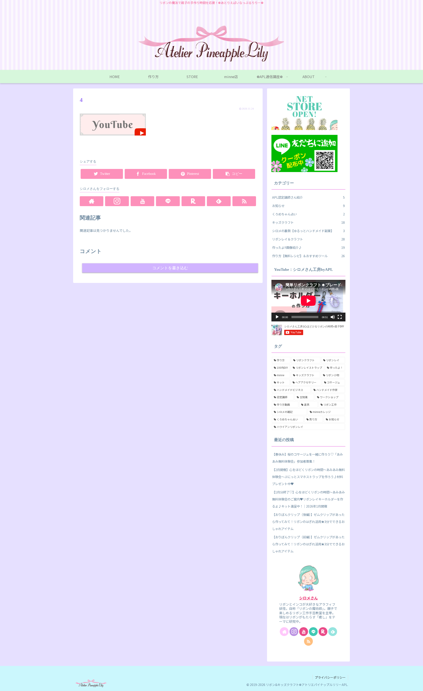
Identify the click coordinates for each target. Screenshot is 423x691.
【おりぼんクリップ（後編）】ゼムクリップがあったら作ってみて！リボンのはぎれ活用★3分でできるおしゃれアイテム (308, 521)
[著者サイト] (91, 201)
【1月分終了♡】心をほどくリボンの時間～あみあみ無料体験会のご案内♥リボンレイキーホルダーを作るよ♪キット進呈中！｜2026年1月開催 (308, 499)
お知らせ (308, 205)
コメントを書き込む (170, 268)
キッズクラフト (308, 222)
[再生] (277, 317)
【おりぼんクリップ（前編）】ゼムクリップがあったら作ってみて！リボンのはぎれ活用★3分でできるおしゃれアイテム (308, 544)
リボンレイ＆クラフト (308, 239)
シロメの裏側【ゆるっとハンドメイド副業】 (308, 230)
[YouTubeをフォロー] (142, 201)
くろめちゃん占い (308, 214)
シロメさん (308, 598)
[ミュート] (332, 317)
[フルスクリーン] (340, 317)
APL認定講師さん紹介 (308, 197)
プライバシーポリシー (330, 677)
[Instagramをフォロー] (117, 201)
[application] (308, 300)
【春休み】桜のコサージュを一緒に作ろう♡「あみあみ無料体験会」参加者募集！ (307, 458)
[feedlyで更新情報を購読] (218, 201)
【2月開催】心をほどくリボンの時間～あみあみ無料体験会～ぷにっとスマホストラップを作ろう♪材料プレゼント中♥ (308, 476)
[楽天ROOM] (193, 201)
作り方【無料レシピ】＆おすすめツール (308, 255)
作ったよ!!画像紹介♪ (308, 247)
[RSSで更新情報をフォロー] (244, 201)
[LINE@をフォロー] (168, 201)
